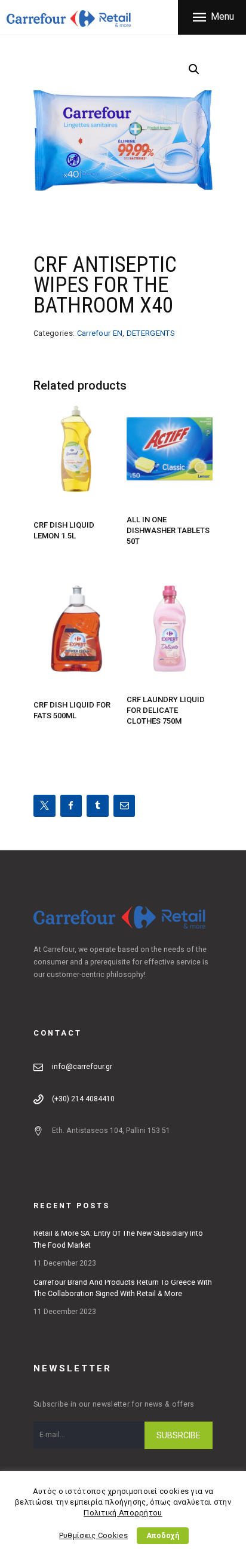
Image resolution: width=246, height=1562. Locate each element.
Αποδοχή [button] (162, 1536)
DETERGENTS (151, 333)
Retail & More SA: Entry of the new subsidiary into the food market (118, 1239)
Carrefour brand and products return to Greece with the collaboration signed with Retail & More (122, 1288)
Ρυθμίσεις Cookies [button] (93, 1535)
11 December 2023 (64, 1263)
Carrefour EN (100, 333)
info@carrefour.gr (82, 1066)
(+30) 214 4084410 (83, 1099)
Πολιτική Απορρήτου (123, 1512)
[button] (194, 69)
